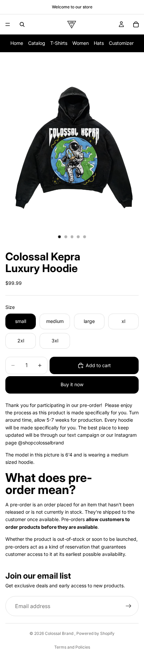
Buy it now (72, 384)
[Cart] (136, 24)
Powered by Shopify (95, 633)
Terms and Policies (72, 647)
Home (16, 43)
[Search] (22, 24)
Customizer (121, 43)
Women (80, 43)
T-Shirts (58, 43)
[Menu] (7, 24)
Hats (99, 43)
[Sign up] (129, 606)
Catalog (36, 43)
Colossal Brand (59, 633)
